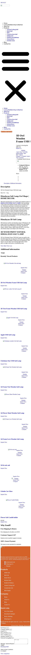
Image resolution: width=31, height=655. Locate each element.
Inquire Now (24, 267)
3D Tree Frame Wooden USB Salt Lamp (14, 308)
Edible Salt (10, 36)
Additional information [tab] (15, 183)
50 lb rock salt (5, 465)
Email (2, 631)
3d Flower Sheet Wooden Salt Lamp (12, 413)
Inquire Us (18, 148)
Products (6, 28)
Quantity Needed (5, 636)
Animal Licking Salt (12, 29)
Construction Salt (12, 34)
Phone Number (5, 633)
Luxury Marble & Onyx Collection (13, 24)
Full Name (3, 628)
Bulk (8, 32)
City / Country (4, 634)
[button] (15, 76)
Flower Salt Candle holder (9, 517)
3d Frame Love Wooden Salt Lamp (12, 439)
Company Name (5, 629)
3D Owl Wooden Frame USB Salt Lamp (14, 282)
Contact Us (7, 44)
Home (5, 23)
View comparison (5, 653)
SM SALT (3, 2)
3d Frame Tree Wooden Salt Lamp (12, 387)
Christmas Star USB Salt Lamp (11, 361)
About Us (6, 26)
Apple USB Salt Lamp (8, 335)
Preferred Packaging (6, 638)
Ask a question (20, 157)
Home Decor (10, 39)
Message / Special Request (7, 643)
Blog (5, 42)
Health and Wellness (13, 37)
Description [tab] (7, 183)
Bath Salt (9, 31)
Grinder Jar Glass (6, 491)
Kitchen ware (11, 40)
